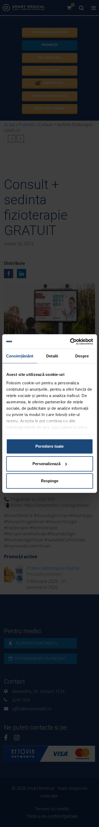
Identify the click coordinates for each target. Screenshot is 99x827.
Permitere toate (49, 446)
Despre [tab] (82, 356)
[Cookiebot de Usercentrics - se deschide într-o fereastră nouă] (70, 341)
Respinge (49, 481)
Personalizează (46, 463)
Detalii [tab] (52, 356)
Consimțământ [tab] (19, 356)
